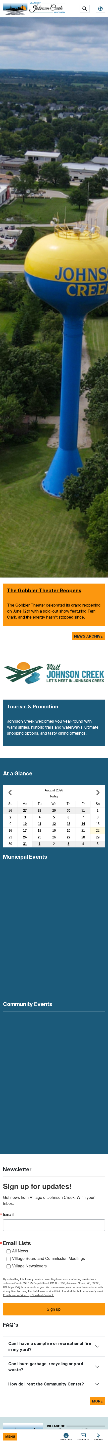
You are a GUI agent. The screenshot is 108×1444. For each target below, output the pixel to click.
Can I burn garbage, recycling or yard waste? (45, 1366)
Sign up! (54, 1309)
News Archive (88, 636)
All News (20, 1251)
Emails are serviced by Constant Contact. (28, 1295)
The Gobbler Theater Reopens (44, 591)
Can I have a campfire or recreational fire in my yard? (49, 1346)
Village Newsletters (29, 1266)
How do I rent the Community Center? (46, 1383)
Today (53, 796)
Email (8, 1214)
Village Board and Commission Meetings (48, 1258)
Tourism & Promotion (32, 707)
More (97, 1401)
